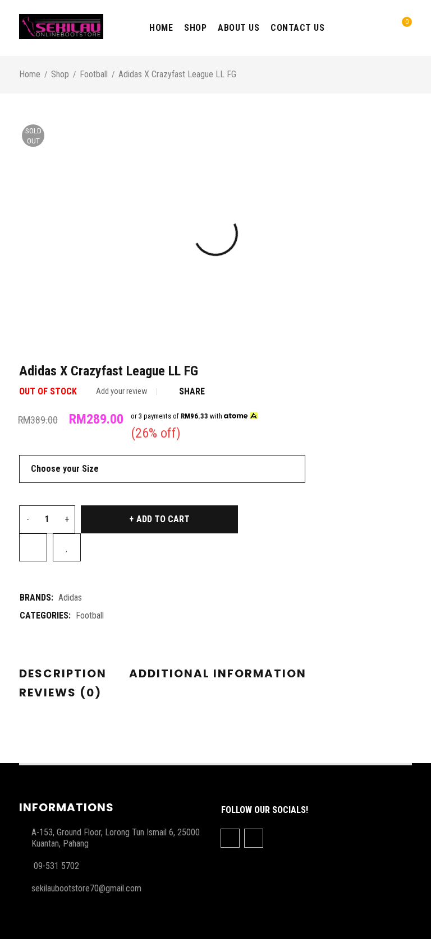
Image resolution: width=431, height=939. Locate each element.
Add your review (121, 391)
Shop (60, 74)
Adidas (70, 597)
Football (94, 74)
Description (63, 673)
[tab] (63, 674)
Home (29, 74)
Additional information (217, 673)
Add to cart (163, 519)
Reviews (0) (60, 692)
